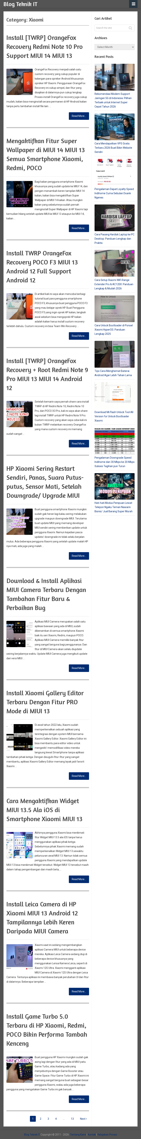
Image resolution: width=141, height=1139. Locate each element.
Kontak (92, 1134)
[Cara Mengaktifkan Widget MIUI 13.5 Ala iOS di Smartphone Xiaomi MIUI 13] (19, 845)
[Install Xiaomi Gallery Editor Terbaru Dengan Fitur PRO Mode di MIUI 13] (19, 737)
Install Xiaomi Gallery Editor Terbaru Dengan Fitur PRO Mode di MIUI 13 (45, 702)
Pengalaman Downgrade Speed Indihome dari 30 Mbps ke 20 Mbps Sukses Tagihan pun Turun (115, 462)
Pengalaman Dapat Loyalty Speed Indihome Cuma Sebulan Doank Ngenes (114, 193)
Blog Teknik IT (20, 3)
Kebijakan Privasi (107, 1134)
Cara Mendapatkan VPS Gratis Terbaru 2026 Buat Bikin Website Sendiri (113, 147)
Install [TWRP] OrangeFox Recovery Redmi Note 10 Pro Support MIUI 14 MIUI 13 (44, 46)
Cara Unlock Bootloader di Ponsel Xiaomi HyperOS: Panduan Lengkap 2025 (114, 329)
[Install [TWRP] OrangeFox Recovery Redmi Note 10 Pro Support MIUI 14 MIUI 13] (19, 82)
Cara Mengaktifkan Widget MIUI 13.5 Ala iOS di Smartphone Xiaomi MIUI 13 (44, 810)
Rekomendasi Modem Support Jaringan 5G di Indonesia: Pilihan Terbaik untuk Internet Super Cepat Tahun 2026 (113, 100)
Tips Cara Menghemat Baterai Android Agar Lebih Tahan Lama (113, 373)
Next (83, 1118)
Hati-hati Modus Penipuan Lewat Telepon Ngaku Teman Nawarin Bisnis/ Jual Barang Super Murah (114, 507)
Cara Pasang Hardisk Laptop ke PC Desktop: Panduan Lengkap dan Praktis (114, 238)
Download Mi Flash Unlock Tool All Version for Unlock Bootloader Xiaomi (114, 416)
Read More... (79, 115)
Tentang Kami (78, 1134)
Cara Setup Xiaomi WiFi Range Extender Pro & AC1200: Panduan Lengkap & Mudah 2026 (114, 284)
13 (72, 1118)
